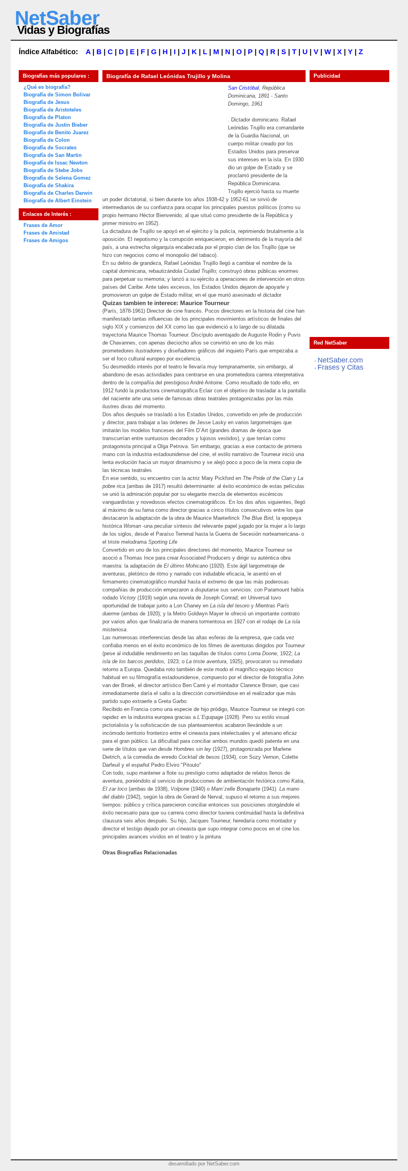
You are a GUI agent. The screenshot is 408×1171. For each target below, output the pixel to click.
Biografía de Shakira (49, 185)
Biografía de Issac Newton (56, 163)
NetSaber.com (340, 360)
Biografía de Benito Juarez (56, 132)
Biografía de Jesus (46, 102)
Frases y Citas (340, 367)
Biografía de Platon (47, 117)
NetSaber (57, 18)
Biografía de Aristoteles (52, 110)
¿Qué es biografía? (47, 87)
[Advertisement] (162, 134)
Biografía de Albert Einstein (58, 201)
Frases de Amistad (46, 233)
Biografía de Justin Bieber (56, 125)
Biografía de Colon (47, 140)
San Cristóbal (243, 88)
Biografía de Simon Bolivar (57, 95)
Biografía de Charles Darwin (58, 193)
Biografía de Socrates (50, 148)
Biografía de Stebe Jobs (53, 170)
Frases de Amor (43, 225)
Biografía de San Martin (53, 155)
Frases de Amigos (46, 240)
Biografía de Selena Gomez (57, 178)
